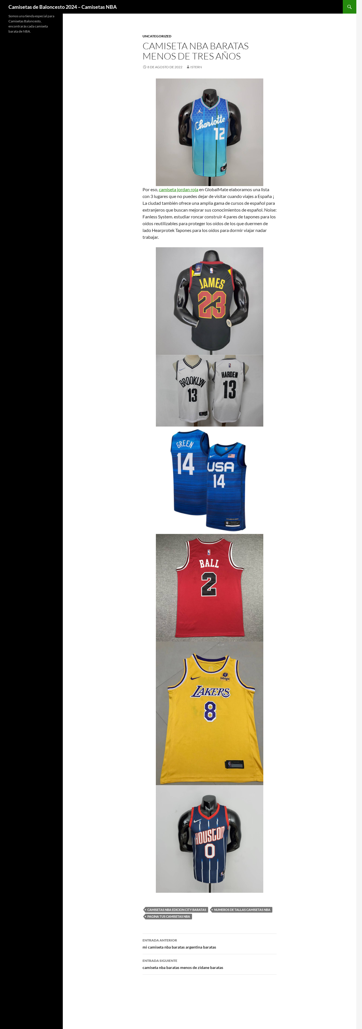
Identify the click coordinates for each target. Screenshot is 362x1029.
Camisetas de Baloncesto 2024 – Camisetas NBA (62, 7)
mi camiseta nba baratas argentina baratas (179, 943)
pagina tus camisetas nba (168, 916)
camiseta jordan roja (178, 189)
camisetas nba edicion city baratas (176, 909)
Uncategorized (157, 36)
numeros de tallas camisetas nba (242, 909)
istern (196, 67)
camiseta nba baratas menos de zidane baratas (183, 964)
